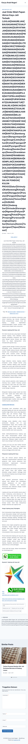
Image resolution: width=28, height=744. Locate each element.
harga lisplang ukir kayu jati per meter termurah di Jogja (13, 605)
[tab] (11, 677)
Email (4, 720)
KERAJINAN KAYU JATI (7, 9)
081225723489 (12, 311)
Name (5, 714)
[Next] (24, 661)
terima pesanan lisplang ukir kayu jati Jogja (12, 610)
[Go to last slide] (4, 661)
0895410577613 (14, 313)
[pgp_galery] (14, 237)
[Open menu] (25, 3)
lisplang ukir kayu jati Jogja (18, 608)
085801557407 (21, 311)
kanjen (4, 233)
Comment (6, 695)
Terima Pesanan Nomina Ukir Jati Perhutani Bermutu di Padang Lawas (13, 668)
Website (5, 726)
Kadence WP (16, 740)
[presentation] (14, 655)
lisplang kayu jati (6, 608)
